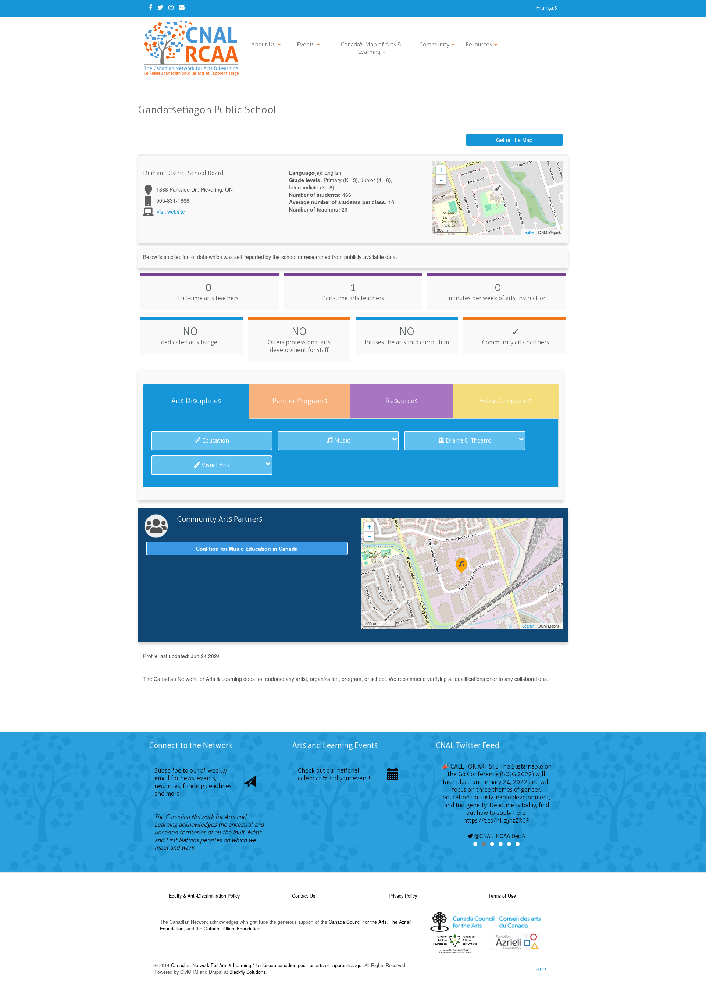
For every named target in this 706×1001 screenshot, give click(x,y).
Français (546, 7)
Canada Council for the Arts (357, 922)
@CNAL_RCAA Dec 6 (499, 836)
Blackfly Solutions (247, 972)
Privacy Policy (403, 895)
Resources (479, 44)
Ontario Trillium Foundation (232, 928)
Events (306, 44)
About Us (264, 44)
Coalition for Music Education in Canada (247, 548)
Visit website (170, 211)
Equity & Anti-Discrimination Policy (204, 895)
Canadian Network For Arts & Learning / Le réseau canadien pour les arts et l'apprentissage (266, 965)
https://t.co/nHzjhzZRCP (496, 820)
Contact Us (303, 895)
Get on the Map (514, 139)
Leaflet (529, 232)
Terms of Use (502, 895)
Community (435, 44)
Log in (539, 968)
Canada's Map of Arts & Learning (371, 48)
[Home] (194, 48)
